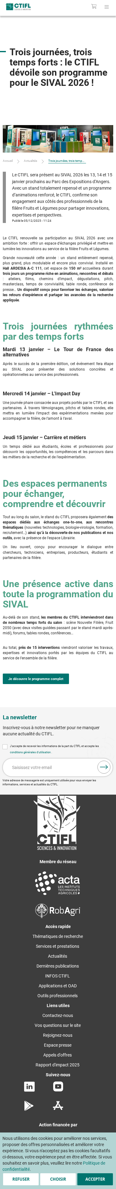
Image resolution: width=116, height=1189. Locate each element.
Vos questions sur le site (58, 1025)
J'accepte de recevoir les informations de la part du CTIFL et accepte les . (54, 749)
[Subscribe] (103, 767)
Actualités (30, 161)
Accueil (8, 161)
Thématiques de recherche (57, 936)
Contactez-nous (57, 1015)
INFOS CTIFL (57, 975)
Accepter (95, 1179)
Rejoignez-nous (57, 1035)
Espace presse (57, 1045)
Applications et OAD (58, 985)
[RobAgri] (58, 916)
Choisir (58, 1179)
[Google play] (29, 1109)
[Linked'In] (29, 1090)
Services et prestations (57, 946)
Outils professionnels (57, 995)
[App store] (58, 1109)
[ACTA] (57, 895)
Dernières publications (58, 966)
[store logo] (25, 6)
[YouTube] (58, 1089)
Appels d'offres (57, 1054)
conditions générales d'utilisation (30, 752)
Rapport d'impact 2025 (57, 1064)
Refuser (21, 1179)
